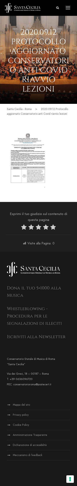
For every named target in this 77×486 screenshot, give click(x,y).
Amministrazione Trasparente (30, 435)
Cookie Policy (21, 425)
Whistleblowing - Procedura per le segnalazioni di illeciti (34, 316)
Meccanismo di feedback (27, 455)
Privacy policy (21, 415)
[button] (57, 7)
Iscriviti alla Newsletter (36, 337)
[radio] (24, 228)
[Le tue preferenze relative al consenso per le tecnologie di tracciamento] (70, 479)
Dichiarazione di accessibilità (30, 445)
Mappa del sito (21, 405)
